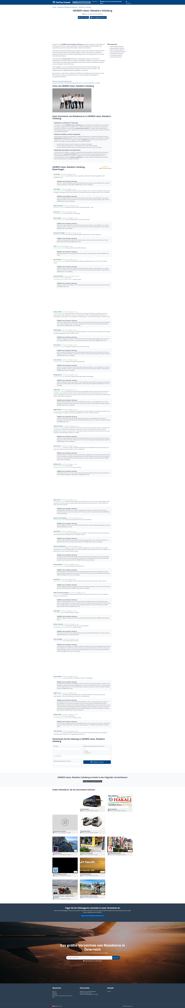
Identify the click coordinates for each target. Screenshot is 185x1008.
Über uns (54, 991)
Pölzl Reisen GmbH (85, 831)
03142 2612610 (84, 17)
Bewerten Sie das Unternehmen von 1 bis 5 (93, 746)
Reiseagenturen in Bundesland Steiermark (92, 781)
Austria (54, 7)
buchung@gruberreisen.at (99, 17)
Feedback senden (98, 762)
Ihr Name (56, 746)
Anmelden (128, 3)
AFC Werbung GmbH (85, 874)
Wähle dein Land (58, 1006)
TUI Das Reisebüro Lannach (60, 874)
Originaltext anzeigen (77, 279)
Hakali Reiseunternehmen (59, 831)
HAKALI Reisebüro (112, 809)
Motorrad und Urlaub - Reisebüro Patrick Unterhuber (63, 896)
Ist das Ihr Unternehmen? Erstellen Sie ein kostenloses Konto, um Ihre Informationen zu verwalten (76, 83)
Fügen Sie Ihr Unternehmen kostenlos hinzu (111, 2)
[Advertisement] (113, 31)
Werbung (54, 993)
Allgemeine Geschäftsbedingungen (88, 991)
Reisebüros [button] (95, 1)
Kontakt (109, 991)
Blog (53, 997)
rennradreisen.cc (57, 853)
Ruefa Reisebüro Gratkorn (114, 853)
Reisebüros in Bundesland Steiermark (67, 7)
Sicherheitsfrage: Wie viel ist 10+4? (62, 761)
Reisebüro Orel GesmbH (86, 853)
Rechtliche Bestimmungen (86, 993)
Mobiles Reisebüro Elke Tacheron (88, 896)
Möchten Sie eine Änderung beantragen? (62, 81)
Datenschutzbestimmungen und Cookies (89, 994)
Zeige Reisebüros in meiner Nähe (93, 961)
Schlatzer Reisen (84, 809)
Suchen (117, 958)
